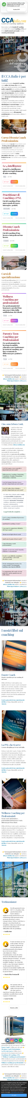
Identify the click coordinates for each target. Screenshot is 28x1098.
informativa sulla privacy (17, 1092)
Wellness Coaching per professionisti (12, 1062)
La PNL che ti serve (11, 744)
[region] (14, 1026)
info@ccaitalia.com (8, 379)
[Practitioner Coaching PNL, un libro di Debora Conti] (14, 1026)
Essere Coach (8, 674)
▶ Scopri (6, 181)
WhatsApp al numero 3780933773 (17, 381)
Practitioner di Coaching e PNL (10, 1055)
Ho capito (14, 1095)
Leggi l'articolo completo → (13, 512)
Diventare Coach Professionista (10, 1049)
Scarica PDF (16, 9)
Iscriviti (14, 181)
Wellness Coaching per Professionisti (12, 814)
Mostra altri (14, 1008)
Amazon (3, 704)
